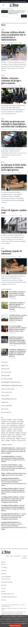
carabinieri (4, 427)
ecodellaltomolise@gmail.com (9, 596)
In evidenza (4, 379)
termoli (18, 438)
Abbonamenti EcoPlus (6, 582)
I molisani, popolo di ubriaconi (11, 252)
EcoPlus (24, 558)
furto (14, 431)
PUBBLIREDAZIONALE (7, 399)
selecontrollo (10, 438)
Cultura (3, 369)
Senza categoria (5, 405)
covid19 (15, 429)
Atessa (8, 423)
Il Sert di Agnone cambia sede (13, 211)
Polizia (24, 434)
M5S (7, 432)
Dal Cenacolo (5, 372)
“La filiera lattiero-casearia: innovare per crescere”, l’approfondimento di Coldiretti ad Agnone (18, 317)
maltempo (12, 432)
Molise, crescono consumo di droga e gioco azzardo (11, 81)
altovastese (20, 421)
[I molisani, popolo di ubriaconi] (14, 266)
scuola (3, 438)
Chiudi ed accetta (14, 625)
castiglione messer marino (16, 427)
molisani (23, 432)
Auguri (3, 365)
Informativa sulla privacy (7, 593)
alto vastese (12, 421)
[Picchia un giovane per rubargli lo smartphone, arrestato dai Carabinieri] (14, 139)
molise (9, 434)
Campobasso (13, 425)
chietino (3, 429)
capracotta (21, 425)
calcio (8, 425)
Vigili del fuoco (21, 440)
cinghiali (9, 429)
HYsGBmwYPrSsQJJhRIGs (9, 465)
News (2, 29)
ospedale (18, 434)
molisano (4, 434)
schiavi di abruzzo (17, 436)
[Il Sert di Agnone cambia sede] (14, 225)
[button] (3, 5)
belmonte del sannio (17, 423)
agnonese (20, 419)
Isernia (3, 432)
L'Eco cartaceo (5, 392)
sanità (9, 436)
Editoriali (3, 573)
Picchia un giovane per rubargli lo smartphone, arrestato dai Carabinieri (14, 124)
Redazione (4, 585)
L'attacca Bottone (6, 389)
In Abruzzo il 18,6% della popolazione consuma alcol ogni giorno (13, 167)
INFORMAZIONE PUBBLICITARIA (10, 385)
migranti (18, 432)
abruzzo (9, 419)
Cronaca (3, 564)
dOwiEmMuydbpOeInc (8, 448)
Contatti (3, 588)
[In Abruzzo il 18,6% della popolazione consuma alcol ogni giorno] (14, 183)
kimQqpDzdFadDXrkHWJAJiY (10, 514)
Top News (24, 556)
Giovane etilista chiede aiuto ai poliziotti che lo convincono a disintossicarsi (13, 36)
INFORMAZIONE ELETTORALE (10, 382)
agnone (15, 419)
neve (13, 434)
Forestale (9, 431)
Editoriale (4, 375)
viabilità (13, 440)
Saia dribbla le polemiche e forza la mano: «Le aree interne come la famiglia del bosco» (17, 12)
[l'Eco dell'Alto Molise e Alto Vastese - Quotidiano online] (14, 5)
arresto (3, 423)
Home (7, 556)
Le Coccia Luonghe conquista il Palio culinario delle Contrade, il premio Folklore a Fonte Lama (17, 328)
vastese (23, 438)
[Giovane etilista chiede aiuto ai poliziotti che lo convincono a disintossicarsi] (14, 52)
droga (20, 429)
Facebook (3, 600)
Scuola (3, 402)
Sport (2, 409)
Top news (4, 412)
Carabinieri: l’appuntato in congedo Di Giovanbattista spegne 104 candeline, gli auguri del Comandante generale (17, 353)
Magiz (3, 473)
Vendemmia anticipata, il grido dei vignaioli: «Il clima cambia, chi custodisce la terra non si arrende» (17, 306)
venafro (7, 440)
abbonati (3, 419)
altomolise (4, 421)
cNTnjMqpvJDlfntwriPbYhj (9, 478)
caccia (3, 425)
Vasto (3, 440)
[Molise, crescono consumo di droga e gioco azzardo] (14, 96)
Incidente (20, 431)
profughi (3, 436)
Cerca (24, 16)
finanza (3, 431)
